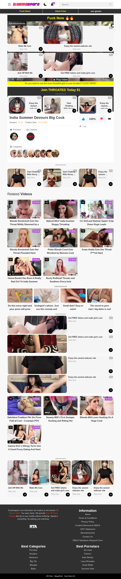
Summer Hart (87, 568)
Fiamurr (87, 553)
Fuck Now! (25, 11)
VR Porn (49, 576)
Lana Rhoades (88, 561)
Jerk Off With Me (24, 73)
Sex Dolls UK (69, 576)
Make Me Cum (24, 46)
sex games (96, 11)
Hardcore (33, 557)
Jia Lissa (88, 550)
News (87, 514)
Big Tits (33, 561)
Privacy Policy (87, 521)
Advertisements (87, 533)
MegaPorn (58, 576)
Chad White (87, 565)
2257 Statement (87, 529)
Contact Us (87, 536)
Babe (33, 568)
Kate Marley (87, 557)
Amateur (33, 553)
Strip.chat (23, 49)
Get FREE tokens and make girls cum (78, 73)
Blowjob (33, 565)
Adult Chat (60, 11)
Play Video (62, 79)
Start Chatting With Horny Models (69, 105)
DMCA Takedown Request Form (88, 540)
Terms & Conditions (88, 518)
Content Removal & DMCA (87, 525)
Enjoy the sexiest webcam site (78, 46)
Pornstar (33, 550)
